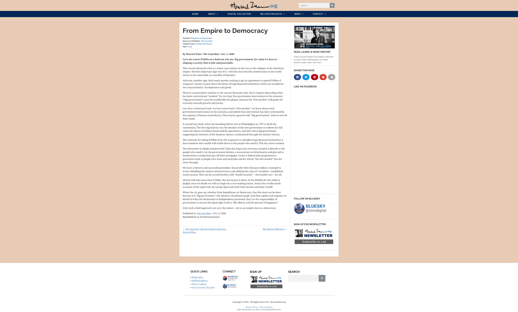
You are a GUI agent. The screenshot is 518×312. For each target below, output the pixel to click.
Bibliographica (200, 280)
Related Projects (271, 14)
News (297, 14)
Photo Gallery (199, 284)
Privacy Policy (266, 307)
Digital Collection (239, 14)
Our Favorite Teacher (203, 287)
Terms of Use (252, 307)
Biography (197, 277)
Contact (318, 14)
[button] (297, 77)
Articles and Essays (203, 44)
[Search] (332, 5)
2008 (189, 47)
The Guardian (207, 41)
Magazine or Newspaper (201, 38)
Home (195, 14)
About (212, 14)
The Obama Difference (274, 229)
